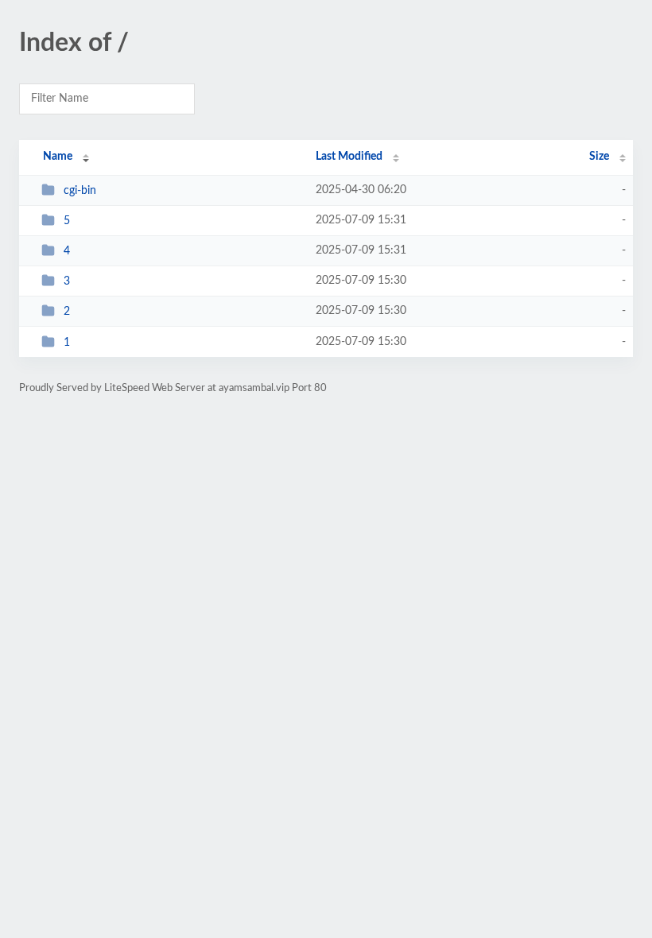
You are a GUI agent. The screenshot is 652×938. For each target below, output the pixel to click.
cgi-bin (80, 190)
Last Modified (349, 156)
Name (57, 156)
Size (599, 156)
